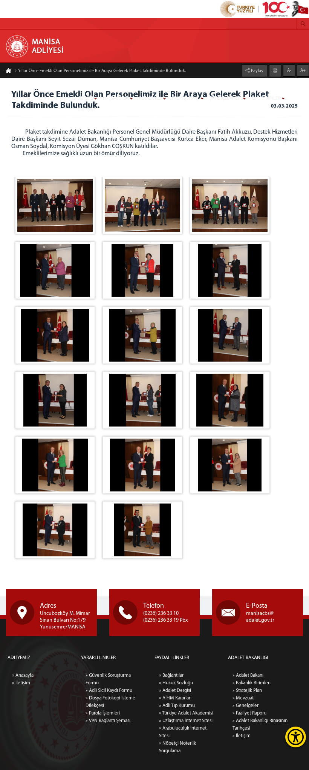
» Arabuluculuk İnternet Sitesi (183, 732)
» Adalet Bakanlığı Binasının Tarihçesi (260, 724)
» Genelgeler (246, 705)
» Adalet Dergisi (175, 690)
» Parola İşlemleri (103, 713)
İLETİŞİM (86, 109)
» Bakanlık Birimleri (252, 683)
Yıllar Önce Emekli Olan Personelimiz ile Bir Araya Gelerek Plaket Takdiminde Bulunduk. (102, 71)
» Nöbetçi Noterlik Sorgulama (177, 747)
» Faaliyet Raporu (249, 713)
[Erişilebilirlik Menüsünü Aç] (295, 737)
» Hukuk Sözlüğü (176, 683)
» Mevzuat (243, 698)
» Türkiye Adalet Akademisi (186, 713)
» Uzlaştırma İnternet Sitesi (186, 720)
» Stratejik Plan (247, 690)
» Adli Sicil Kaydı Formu (109, 690)
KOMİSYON (150, 98)
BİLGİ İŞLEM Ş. (185, 98)
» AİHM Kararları (175, 698)
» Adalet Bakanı (248, 675)
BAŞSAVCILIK (115, 98)
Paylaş (256, 71)
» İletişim (21, 683)
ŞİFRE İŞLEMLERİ (226, 98)
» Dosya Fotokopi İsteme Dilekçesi (110, 702)
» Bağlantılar (171, 675)
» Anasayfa (23, 675)
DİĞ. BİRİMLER (266, 98)
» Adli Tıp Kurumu (177, 705)
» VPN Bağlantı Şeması (108, 720)
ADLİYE (85, 98)
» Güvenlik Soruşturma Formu (108, 679)
